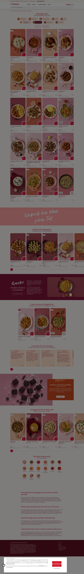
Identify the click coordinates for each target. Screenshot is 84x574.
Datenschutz (11, 567)
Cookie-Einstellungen (41, 565)
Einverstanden (57, 562)
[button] (3, 565)
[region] (35, 564)
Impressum (7, 567)
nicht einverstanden (57, 565)
